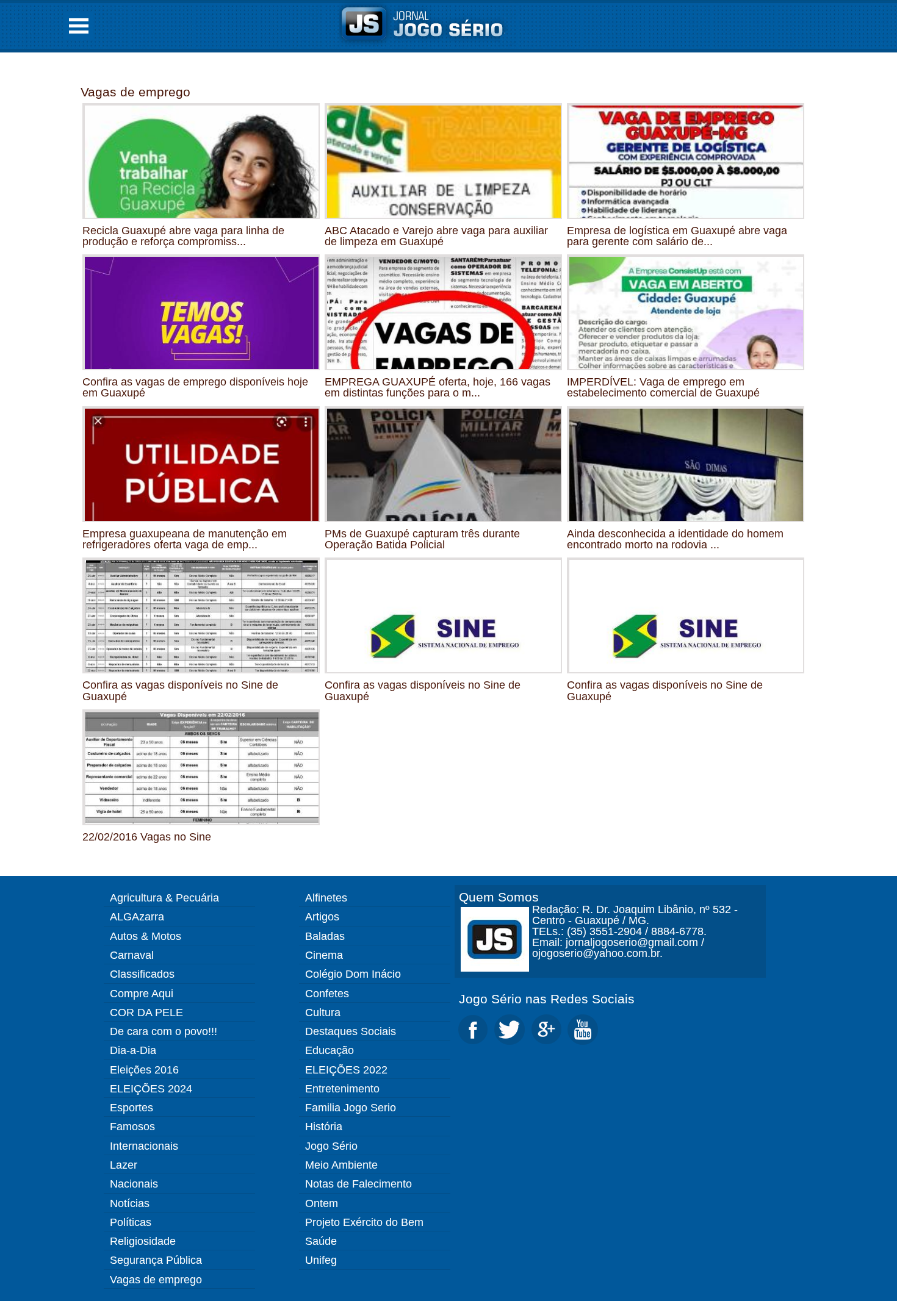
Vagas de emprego (135, 92)
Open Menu (78, 26)
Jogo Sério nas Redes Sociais (547, 999)
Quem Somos (499, 897)
